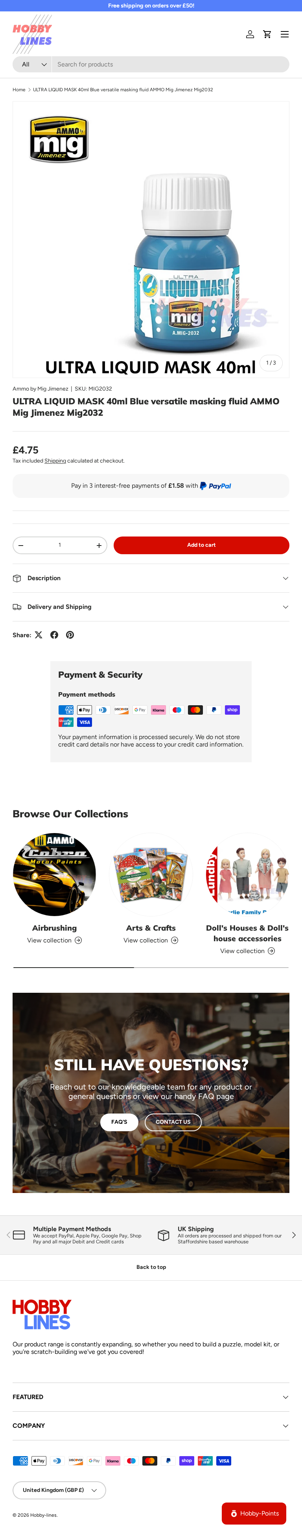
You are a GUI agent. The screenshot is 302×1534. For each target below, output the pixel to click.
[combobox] (151, 64)
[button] (267, 34)
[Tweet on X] (38, 635)
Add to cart (201, 545)
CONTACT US (173, 1122)
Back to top (151, 1267)
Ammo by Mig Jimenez (40, 388)
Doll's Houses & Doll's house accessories (247, 933)
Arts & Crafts (151, 928)
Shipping (55, 460)
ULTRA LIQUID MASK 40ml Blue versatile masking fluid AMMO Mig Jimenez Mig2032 (123, 89)
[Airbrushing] (54, 874)
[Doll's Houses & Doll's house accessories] (247, 874)
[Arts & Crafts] (150, 874)
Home (19, 89)
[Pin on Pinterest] (70, 635)
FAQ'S (119, 1122)
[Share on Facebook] (54, 635)
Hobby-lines (43, 1515)
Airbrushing (54, 928)
